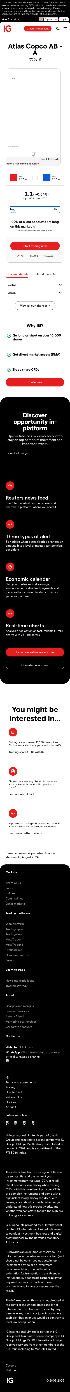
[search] (58, 29)
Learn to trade (15, 969)
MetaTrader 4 (15, 939)
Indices (10, 893)
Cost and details (17, 274)
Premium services (17, 1011)
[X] (16, 1123)
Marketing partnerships (21, 1021)
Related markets (44, 274)
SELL (21, 176)
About (10, 995)
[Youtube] (25, 1123)
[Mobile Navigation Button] (65, 29)
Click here (26, 1047)
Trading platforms (18, 913)
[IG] (7, 28)
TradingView (14, 934)
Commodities (14, 898)
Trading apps (14, 929)
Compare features (17, 955)
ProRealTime (14, 949)
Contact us (13, 1036)
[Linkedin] (34, 1123)
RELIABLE (48, 256)
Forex (9, 888)
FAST (22, 256)
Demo (9, 960)
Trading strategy (16, 985)
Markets (11, 872)
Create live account (38, 28)
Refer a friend (15, 1016)
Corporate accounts (19, 1026)
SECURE (34, 256)
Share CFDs (13, 882)
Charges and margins (20, 1006)
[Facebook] (8, 1123)
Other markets (15, 903)
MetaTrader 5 (14, 944)
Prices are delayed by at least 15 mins (35, 230)
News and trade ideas (20, 980)
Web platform (15, 923)
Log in (63, 19)
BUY (54, 176)
